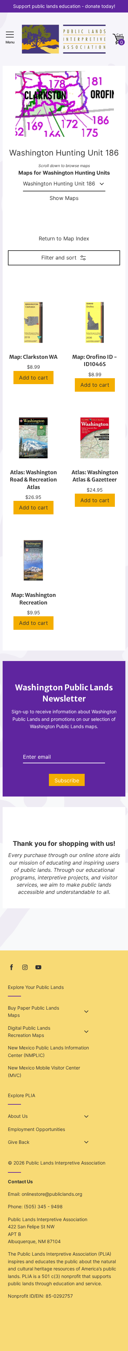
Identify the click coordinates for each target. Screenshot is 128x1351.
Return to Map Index (64, 238)
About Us (18, 1116)
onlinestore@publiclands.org (52, 1194)
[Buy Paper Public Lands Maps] (86, 1011)
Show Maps (64, 198)
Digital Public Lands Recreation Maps (29, 1031)
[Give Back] (86, 1142)
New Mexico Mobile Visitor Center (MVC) (44, 1071)
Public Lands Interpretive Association (65, 1163)
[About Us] (86, 1116)
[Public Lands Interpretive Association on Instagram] (25, 967)
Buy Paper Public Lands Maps (33, 1011)
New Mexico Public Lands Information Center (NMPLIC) (48, 1051)
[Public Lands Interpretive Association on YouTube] (38, 967)
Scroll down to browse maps (64, 165)
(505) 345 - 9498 (43, 1206)
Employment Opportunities (36, 1129)
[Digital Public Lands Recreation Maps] (86, 1031)
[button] (118, 39)
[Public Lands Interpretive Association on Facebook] (11, 967)
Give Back (19, 1142)
